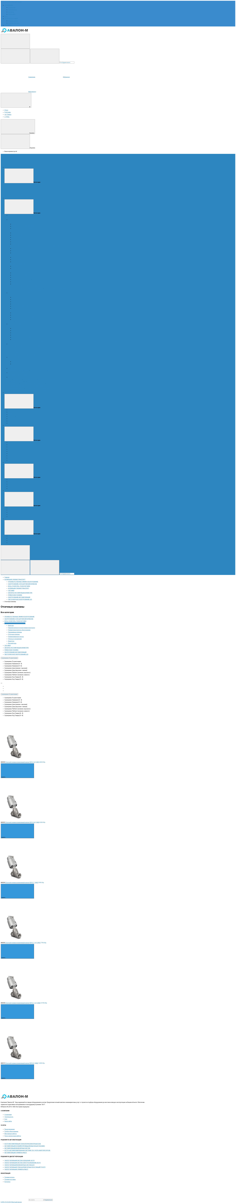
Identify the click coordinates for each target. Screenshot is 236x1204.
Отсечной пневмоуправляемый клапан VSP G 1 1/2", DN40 (22, 1003)
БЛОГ (6, 16)
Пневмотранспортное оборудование (46, 341)
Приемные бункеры (18, 261)
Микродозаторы (17, 319)
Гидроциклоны (12, 412)
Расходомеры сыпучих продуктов (45, 286)
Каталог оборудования (39, 198)
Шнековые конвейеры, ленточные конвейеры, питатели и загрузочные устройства (33, 246)
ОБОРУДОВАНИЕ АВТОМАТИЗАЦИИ (19, 372)
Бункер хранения (17, 259)
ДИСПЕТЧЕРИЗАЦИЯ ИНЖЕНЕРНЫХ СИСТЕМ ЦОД (23, 512)
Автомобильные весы (18, 299)
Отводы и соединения (106, 341)
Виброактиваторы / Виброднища (35, 288)
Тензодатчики (23, 321)
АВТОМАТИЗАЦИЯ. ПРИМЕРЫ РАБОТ (19, 488)
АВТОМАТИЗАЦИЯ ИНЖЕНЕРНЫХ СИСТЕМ (21, 484)
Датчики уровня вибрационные (17, 346)
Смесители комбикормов (19, 277)
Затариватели (16, 266)
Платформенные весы (18, 301)
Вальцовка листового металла (17, 458)
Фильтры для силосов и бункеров (22, 337)
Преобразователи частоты (16, 370)
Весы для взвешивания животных (22, 306)
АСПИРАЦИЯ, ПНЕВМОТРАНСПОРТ (18, 324)
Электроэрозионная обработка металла (20, 451)
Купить (3, 777)
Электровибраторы (63, 288)
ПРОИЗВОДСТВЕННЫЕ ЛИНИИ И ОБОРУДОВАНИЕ (23, 215)
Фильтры (11, 326)
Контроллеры (12, 375)
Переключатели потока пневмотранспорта (21, 418)
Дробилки (11, 410)
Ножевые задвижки (18, 233)
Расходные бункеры (18, 257)
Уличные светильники (33, 379)
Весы (9, 295)
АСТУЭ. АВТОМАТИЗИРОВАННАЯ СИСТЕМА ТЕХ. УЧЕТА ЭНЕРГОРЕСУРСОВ (31, 486)
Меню (34, 167)
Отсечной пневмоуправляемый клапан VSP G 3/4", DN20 (22, 822)
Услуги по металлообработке (17, 442)
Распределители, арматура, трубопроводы (21, 286)
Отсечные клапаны (77, 341)
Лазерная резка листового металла (19, 444)
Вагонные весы (16, 297)
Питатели (15, 253)
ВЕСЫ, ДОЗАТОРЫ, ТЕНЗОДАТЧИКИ (19, 293)
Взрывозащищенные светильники (26, 381)
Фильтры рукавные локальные (21, 330)
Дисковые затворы (18, 239)
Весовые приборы (13, 321)
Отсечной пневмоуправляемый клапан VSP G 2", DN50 (21, 1063)
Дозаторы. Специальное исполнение (23, 317)
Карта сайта (11, 14)
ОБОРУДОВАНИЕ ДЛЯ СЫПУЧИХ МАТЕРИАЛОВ (22, 219)
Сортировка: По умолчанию (9, 658)
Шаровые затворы (17, 244)
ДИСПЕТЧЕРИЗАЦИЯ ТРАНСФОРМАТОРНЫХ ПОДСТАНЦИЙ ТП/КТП (28, 514)
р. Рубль (6, 117)
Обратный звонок (16, 1)
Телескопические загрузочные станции (41, 290)
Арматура (116, 341)
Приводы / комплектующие (33, 370)
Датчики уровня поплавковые (37, 350)
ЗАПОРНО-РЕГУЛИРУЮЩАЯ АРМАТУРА (20, 357)
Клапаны (11, 366)
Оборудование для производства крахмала (21, 217)
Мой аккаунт (32, 91)
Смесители (11, 270)
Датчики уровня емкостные (16, 355)
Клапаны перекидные (14, 414)
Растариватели (16, 268)
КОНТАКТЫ (7, 25)
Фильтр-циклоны (17, 335)
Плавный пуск (46, 370)
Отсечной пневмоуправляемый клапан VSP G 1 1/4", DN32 (22, 942)
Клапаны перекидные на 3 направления (24, 226)
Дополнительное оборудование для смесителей (26, 281)
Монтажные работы (14, 540)
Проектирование (13, 536)
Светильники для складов (24, 390)
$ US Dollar (7, 112)
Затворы (10, 359)
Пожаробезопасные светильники (18, 388)
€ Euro (6, 110)
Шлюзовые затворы (18, 242)
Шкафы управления (23, 375)
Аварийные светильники (15, 384)
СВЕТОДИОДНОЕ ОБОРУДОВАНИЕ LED (20, 377)
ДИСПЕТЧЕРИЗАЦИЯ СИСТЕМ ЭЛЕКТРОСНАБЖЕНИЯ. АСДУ (26, 510)
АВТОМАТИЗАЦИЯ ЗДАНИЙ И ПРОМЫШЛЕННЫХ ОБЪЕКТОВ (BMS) (28, 482)
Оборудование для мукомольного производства (50, 217)
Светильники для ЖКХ (30, 384)
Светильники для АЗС (35, 388)
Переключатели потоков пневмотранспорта (21, 341)
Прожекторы (44, 379)
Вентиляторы (123, 341)
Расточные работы (14, 460)
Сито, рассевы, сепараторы (16, 288)
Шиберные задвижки (18, 237)
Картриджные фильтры (19, 333)
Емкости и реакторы (14, 423)
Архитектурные (37, 390)
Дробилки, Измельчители (16, 290)
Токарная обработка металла (17, 447)
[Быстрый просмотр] (48, 777)
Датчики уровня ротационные (37, 346)
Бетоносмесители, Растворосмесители (23, 273)
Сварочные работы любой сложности (19, 456)
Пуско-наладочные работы (16, 542)
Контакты (11, 12)
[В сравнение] (14, 731)
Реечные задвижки (18, 235)
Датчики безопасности (32, 355)
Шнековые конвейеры (18, 250)
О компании (11, 7)
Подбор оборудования (15, 538)
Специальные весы (18, 308)
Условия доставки (13, 23)
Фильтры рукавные (18, 328)
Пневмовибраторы (51, 288)
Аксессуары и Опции (48, 390)
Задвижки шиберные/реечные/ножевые (20, 416)
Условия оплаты (13, 21)
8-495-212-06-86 (6, 1)
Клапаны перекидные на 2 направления (24, 224)
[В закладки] (42, 731)
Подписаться (48, 1200)
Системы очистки (13, 421)
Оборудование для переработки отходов (77, 217)
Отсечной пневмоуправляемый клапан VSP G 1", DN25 (21, 882)
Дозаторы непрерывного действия (22, 315)
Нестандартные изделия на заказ (22, 228)
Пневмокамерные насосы (91, 341)
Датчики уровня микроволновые (18, 350)
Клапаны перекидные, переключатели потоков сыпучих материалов (29, 222)
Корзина (31, 133)
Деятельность (12, 9)
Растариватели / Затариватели (17, 264)
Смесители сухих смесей (19, 275)
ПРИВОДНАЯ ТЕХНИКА (15, 368)
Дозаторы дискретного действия (22, 313)
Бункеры (10, 255)
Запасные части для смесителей (22, 284)
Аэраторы (72, 288)
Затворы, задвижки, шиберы (16, 230)
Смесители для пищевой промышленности (25, 279)
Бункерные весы (17, 304)
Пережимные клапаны (64, 341)
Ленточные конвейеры (19, 248)
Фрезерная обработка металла (17, 449)
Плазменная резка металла (16, 453)
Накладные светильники (23, 386)
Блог (5, 1119)
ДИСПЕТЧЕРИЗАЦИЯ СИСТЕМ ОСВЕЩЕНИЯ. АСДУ (23, 508)
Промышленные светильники (17, 379)
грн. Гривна (7, 114)
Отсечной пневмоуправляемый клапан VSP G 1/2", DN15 (22, 762)
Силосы (26, 290)
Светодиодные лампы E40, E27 (41, 386)
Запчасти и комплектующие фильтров (23, 339)
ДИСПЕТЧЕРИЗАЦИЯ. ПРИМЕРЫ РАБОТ (20, 516)
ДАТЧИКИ (11, 344)
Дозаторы (11, 310)
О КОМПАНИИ (8, 5)
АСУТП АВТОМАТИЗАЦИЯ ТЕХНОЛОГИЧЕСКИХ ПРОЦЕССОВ (26, 479)
